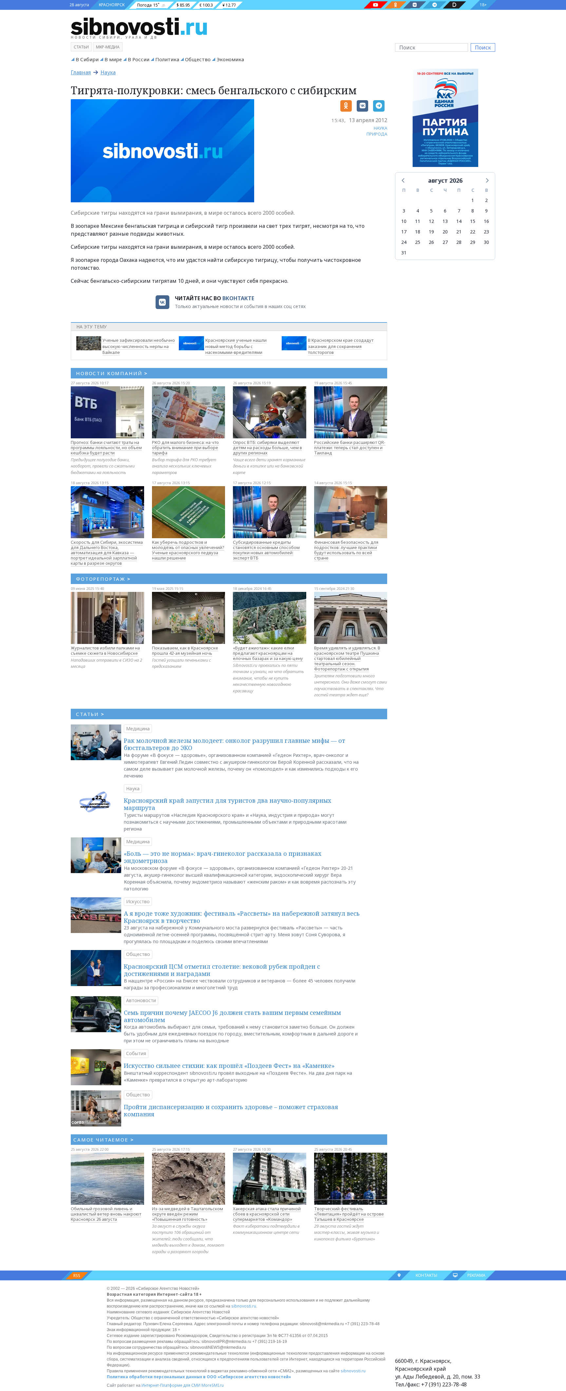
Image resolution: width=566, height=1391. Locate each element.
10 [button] (403, 221)
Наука (108, 72)
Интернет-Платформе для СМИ (171, 1385)
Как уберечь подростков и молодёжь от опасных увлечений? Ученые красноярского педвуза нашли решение (188, 550)
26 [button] (431, 242)
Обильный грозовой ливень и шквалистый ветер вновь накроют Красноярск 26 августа (106, 1214)
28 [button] (459, 242)
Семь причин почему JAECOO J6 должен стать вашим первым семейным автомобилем (232, 1016)
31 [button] (403, 252)
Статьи (81, 47)
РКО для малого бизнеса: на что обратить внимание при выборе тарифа (185, 447)
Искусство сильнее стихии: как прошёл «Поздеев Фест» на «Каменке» (229, 1066)
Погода (144, 5)
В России (138, 59)
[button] (403, 180)
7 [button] (459, 211)
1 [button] (472, 200)
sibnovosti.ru (243, 1306)
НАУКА (380, 128)
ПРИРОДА (377, 134)
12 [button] (431, 221)
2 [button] (486, 200)
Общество (198, 59)
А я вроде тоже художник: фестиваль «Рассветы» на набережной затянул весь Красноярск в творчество (242, 916)
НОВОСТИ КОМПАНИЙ (112, 373)
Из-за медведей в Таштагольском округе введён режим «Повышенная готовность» (187, 1214)
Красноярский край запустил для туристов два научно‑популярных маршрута (227, 804)
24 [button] (403, 242)
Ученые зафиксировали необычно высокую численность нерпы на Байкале (139, 346)
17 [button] (403, 232)
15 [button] (472, 221)
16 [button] (486, 221)
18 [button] (417, 232)
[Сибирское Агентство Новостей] (139, 25)
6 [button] (445, 211)
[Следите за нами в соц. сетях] (375, 5)
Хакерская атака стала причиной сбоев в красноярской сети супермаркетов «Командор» (267, 1214)
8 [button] (472, 211)
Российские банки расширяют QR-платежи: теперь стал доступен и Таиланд (350, 447)
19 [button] (431, 232)
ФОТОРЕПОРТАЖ (103, 579)
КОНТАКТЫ (426, 1275)
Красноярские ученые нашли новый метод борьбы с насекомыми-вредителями (236, 346)
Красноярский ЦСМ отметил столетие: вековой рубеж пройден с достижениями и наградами (222, 970)
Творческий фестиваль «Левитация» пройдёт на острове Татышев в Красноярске (349, 1214)
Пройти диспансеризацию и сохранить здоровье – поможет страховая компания (231, 1110)
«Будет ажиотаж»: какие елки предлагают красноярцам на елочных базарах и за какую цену (268, 653)
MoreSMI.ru (212, 1385)
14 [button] (459, 221)
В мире (113, 59)
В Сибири (87, 59)
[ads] (445, 119)
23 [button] (486, 232)
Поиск (483, 47)
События (136, 1053)
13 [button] (445, 221)
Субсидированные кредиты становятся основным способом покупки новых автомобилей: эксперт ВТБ (266, 550)
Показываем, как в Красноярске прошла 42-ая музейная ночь (185, 650)
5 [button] (431, 211)
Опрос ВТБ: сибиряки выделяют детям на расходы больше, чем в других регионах (267, 447)
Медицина (138, 728)
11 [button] (417, 221)
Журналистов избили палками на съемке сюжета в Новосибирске (105, 650)
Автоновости (141, 1000)
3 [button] (404, 211)
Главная (81, 72)
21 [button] (459, 232)
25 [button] (417, 242)
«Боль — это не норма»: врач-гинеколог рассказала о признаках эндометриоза (222, 857)
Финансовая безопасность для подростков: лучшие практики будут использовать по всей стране (346, 550)
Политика (167, 59)
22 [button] (472, 232)
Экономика (230, 59)
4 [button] (417, 211)
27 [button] (445, 242)
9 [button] (486, 211)
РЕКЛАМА (476, 1275)
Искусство (138, 901)
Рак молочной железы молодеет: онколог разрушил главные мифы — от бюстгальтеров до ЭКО (234, 744)
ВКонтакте (238, 298)
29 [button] (472, 242)
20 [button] (445, 232)
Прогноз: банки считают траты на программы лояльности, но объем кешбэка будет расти (106, 447)
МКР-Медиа (108, 47)
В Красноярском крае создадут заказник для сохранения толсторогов (340, 346)
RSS (76, 1275)
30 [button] (486, 242)
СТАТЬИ (90, 714)
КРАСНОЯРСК (111, 5)
